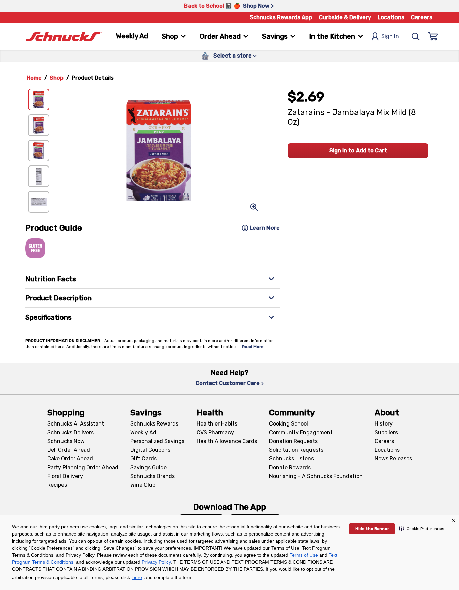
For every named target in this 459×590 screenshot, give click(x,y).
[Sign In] (433, 36)
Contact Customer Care (228, 383)
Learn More (265, 228)
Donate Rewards (290, 467)
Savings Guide (148, 467)
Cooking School (288, 423)
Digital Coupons (150, 450)
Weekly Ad (132, 36)
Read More (253, 346)
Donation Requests (293, 441)
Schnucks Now (66, 441)
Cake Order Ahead (70, 458)
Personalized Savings (157, 441)
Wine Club (142, 485)
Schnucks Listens (291, 458)
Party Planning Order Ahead (82, 467)
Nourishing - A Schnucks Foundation (316, 476)
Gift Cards (143, 458)
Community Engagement (301, 432)
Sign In (390, 36)
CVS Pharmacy (215, 432)
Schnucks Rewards (154, 423)
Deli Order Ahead (68, 450)
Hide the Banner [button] (372, 528)
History (384, 423)
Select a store (232, 55)
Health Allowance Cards (227, 441)
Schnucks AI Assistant (75, 423)
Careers (421, 17)
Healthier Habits (217, 423)
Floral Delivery (65, 476)
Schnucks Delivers (70, 432)
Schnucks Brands (152, 476)
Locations (391, 17)
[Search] (415, 36)
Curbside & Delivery (345, 17)
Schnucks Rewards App (281, 17)
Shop (57, 78)
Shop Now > (258, 6)
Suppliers (386, 432)
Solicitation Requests (296, 450)
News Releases (393, 458)
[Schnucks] (63, 36)
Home (34, 78)
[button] (422, 528)
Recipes (57, 485)
